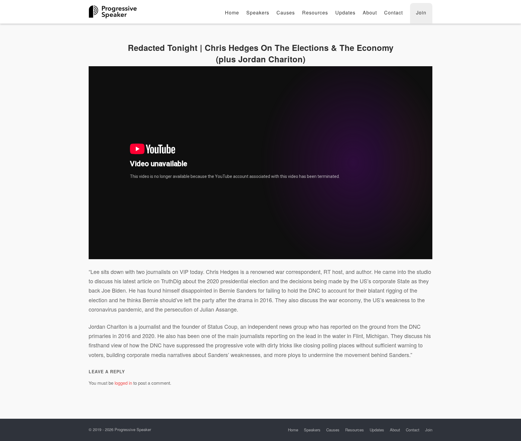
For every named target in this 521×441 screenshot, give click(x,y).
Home (232, 12)
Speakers (257, 12)
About (370, 12)
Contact (393, 12)
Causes (285, 12)
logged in (123, 383)
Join (421, 12)
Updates (345, 12)
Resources (315, 12)
